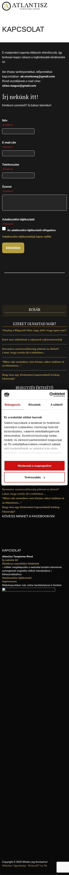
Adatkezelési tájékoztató (17, 577)
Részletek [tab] (34, 404)
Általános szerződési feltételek (20, 563)
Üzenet (7, 188)
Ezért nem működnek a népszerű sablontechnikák (32, 339)
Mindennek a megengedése (34, 465)
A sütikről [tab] (57, 404)
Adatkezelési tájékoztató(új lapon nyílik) (26, 236)
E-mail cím (9, 144)
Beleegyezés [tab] (12, 404)
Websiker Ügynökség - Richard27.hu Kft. (25, 865)
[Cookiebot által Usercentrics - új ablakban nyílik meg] (49, 394)
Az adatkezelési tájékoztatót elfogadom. (31, 230)
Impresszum (9, 581)
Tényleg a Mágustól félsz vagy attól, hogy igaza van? (34, 330)
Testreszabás (32, 477)
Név (7, 122)
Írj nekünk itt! (10, 560)
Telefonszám (10, 166)
